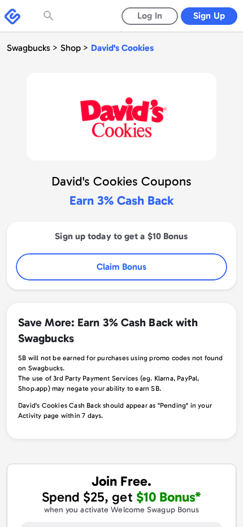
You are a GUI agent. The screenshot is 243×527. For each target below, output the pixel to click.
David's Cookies (122, 47)
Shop (70, 47)
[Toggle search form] (49, 16)
